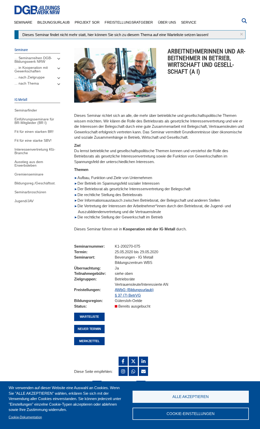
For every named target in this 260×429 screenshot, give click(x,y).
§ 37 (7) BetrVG (128, 295)
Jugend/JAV (24, 201)
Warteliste (89, 317)
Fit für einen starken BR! (34, 132)
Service (188, 22)
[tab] (37, 61)
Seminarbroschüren (30, 192)
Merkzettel (89, 341)
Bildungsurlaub (53, 22)
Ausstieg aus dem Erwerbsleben (28, 163)
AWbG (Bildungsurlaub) (134, 290)
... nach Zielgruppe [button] (29, 77)
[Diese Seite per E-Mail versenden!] (143, 371)
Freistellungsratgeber (129, 22)
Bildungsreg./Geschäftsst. (35, 183)
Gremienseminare (28, 174)
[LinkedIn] (143, 361)
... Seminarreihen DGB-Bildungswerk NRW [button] (33, 59)
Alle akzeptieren (190, 396)
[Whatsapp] (133, 371)
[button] (241, 34)
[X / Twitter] (133, 361)
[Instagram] (123, 371)
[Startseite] (37, 10)
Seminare (23, 22)
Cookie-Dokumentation (25, 417)
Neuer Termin (89, 329)
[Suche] (244, 20)
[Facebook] (123, 361)
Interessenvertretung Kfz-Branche (34, 151)
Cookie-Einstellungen (191, 413)
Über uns (167, 22)
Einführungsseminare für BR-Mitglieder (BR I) (34, 121)
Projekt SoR (87, 22)
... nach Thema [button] (26, 83)
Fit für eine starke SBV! (33, 140)
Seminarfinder (25, 110)
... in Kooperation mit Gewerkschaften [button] (31, 69)
